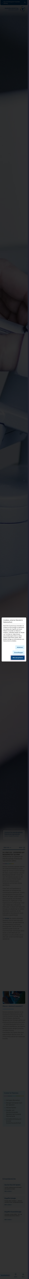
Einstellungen (18, 652)
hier (10, 639)
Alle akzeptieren (17, 658)
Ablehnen (20, 647)
